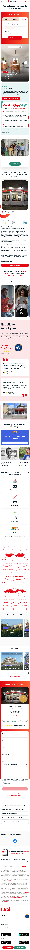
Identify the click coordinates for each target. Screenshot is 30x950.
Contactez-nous (15, 163)
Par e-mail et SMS (7, 785)
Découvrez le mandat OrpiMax (11, 98)
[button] (3, 721)
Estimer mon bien (16, 37)
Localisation (6, 31)
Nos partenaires (4, 924)
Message (3, 768)
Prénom (3, 733)
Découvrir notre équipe (15, 265)
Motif (3, 761)
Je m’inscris (24, 866)
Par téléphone (7, 783)
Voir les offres (15, 442)
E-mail (3, 747)
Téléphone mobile (5, 754)
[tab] (6, 19)
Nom (3, 740)
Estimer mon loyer (21, 28)
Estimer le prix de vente (9, 28)
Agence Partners (14, 1)
